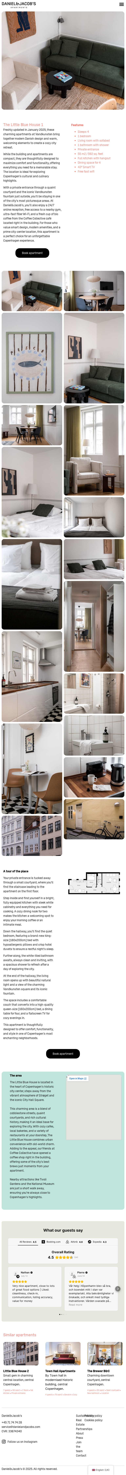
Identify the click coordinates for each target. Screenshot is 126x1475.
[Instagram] (4, 1441)
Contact (81, 1455)
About (80, 1433)
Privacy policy (93, 1416)
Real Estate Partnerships (84, 1424)
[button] (121, 4)
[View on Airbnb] (72, 1274)
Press (79, 1438)
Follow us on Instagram (22, 1442)
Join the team (79, 1446)
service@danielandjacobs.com (21, 1427)
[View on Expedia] (15, 1274)
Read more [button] (75, 1304)
